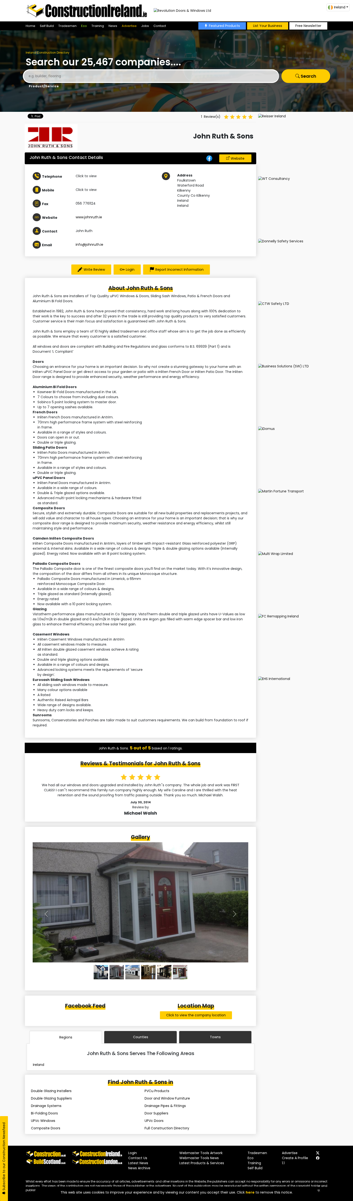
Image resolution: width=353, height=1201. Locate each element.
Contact (159, 26)
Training (97, 26)
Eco (84, 26)
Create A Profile (295, 1158)
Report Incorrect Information (179, 269)
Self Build (47, 26)
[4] (164, 972)
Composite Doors (45, 1128)
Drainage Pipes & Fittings (165, 1105)
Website (237, 158)
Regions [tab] (65, 1037)
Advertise (129, 26)
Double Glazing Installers (51, 1090)
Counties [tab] (140, 1037)
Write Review (94, 269)
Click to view (86, 176)
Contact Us (137, 1158)
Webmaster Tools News (199, 1158)
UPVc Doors (154, 1120)
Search (308, 76)
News (113, 26)
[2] (132, 972)
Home (30, 26)
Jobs (145, 26)
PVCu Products (157, 1090)
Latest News (138, 1163)
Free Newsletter (308, 25)
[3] (148, 972)
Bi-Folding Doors (44, 1113)
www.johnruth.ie (89, 217)
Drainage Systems (46, 1105)
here (250, 1192)
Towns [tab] (215, 1037)
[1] (117, 972)
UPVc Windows (43, 1120)
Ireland (38, 1064)
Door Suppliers (156, 1113)
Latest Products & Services (201, 1163)
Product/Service (44, 86)
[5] (180, 972)
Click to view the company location (196, 1015)
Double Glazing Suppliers (51, 1098)
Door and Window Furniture (167, 1098)
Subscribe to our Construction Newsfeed (3, 1156)
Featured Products (224, 25)
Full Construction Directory (167, 1128)
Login (130, 269)
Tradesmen (67, 26)
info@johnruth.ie (89, 244)
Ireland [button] (339, 7)
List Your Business (267, 25)
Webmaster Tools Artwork (201, 1153)
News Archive (139, 1168)
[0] (101, 972)
